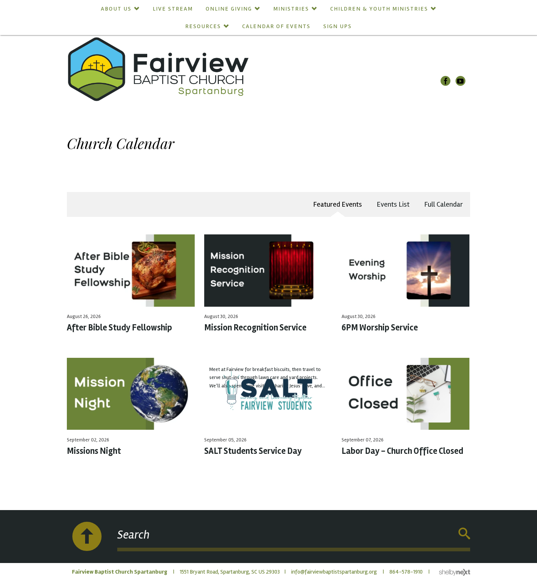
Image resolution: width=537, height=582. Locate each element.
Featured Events (337, 204)
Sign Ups (337, 26)
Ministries (291, 8)
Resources (203, 26)
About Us (116, 8)
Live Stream (173, 8)
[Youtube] (460, 81)
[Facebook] (445, 81)
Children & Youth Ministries (379, 8)
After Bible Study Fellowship (119, 327)
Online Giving (229, 8)
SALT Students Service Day (253, 451)
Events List (393, 204)
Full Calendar (443, 204)
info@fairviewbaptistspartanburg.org (334, 571)
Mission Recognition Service (255, 327)
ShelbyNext (454, 572)
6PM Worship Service (380, 327)
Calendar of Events (276, 26)
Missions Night (94, 451)
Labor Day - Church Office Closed (402, 451)
